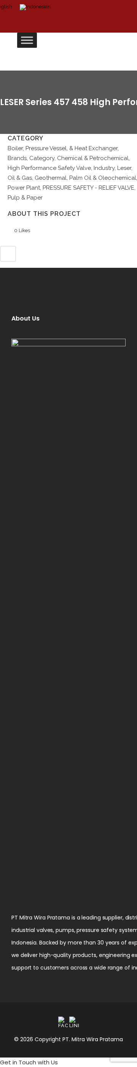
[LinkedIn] (74, 1022)
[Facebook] (62, 1022)
